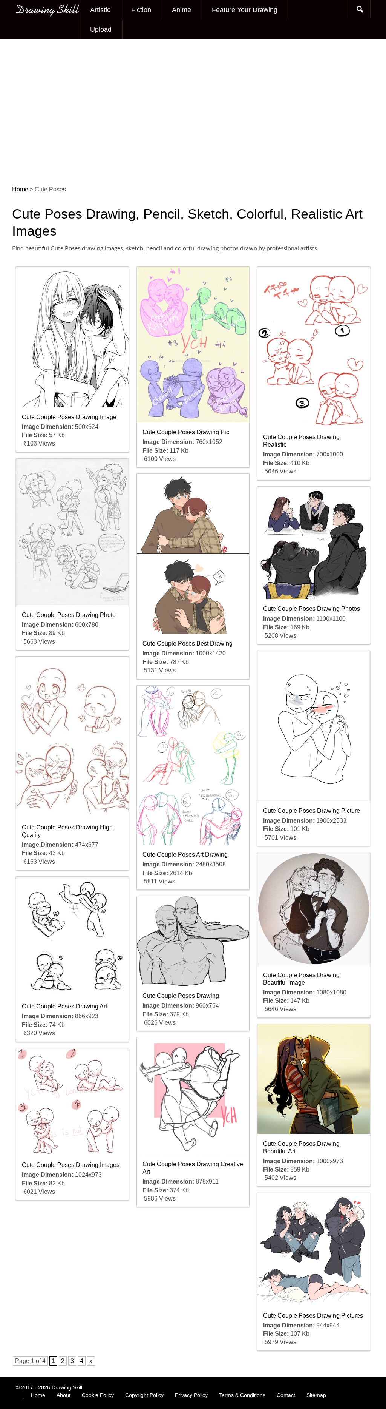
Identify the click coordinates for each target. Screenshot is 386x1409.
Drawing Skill (67, 1387)
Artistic (100, 10)
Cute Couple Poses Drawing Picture (311, 811)
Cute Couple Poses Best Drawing (187, 643)
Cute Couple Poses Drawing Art (64, 1006)
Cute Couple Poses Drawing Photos (311, 609)
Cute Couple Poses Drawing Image (69, 417)
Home (38, 1395)
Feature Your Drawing (244, 10)
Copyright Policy (144, 1395)
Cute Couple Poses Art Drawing (185, 854)
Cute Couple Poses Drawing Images (70, 1165)
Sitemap (316, 1395)
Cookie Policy (98, 1395)
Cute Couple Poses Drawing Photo (69, 615)
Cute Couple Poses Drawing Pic (185, 432)
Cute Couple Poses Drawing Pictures (313, 1315)
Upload (101, 29)
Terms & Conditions (242, 1395)
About (63, 1395)
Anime (181, 10)
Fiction (141, 10)
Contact (286, 1395)
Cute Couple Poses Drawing (180, 996)
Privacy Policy (191, 1395)
